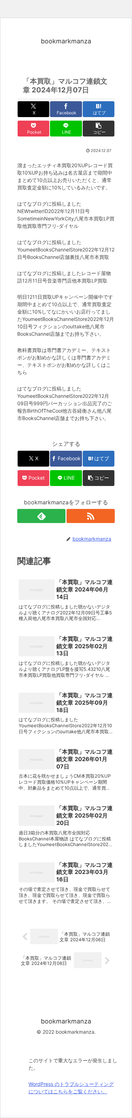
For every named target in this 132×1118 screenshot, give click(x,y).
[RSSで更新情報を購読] (91, 516)
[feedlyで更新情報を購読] (41, 516)
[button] (98, 128)
